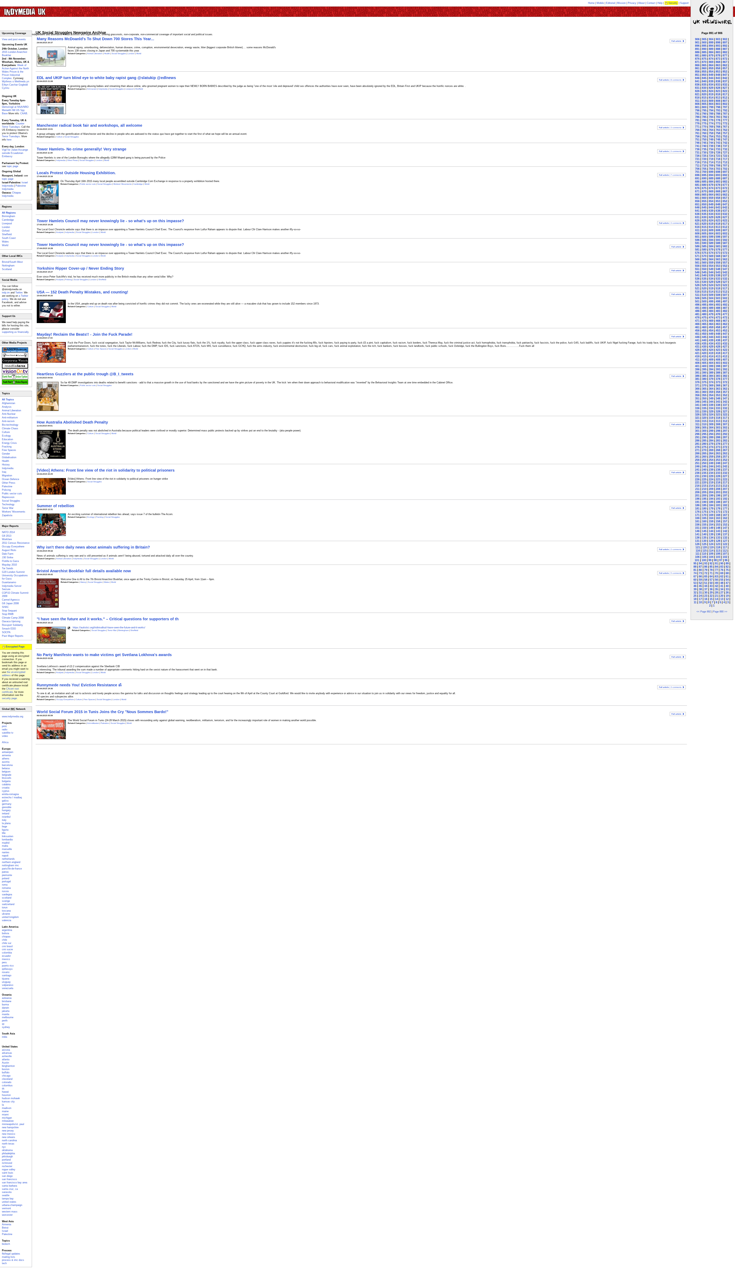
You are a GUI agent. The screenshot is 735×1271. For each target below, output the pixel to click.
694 (711, 175)
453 (718, 330)
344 (711, 401)
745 (704, 142)
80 (700, 569)
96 (726, 560)
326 (697, 414)
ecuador (6, 955)
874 (711, 58)
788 (718, 113)
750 (704, 139)
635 (704, 214)
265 (704, 453)
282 (725, 440)
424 (711, 349)
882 (725, 52)
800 (704, 107)
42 (716, 586)
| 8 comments (670, 80)
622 (725, 220)
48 (721, 582)
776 (697, 123)
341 (697, 405)
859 (711, 68)
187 (725, 502)
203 (718, 492)
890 (704, 49)
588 (718, 243)
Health (107, 53)
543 (718, 272)
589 (711, 243)
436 (697, 343)
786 (697, 116)
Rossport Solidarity (12, 625)
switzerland (8, 904)
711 (697, 165)
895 (704, 45)
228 (718, 476)
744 (711, 142)
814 (711, 97)
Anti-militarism (93, 723)
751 (697, 139)
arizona (6, 1049)
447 (725, 333)
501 (697, 301)
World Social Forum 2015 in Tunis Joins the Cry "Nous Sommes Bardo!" (102, 712)
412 (725, 356)
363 (718, 388)
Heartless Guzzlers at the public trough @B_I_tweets (85, 374)
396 (697, 369)
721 (697, 159)
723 (718, 155)
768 (718, 126)
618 (718, 223)
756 (697, 136)
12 (727, 599)
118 (718, 547)
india (4, 1036)
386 (697, 375)
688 (718, 178)
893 (718, 45)
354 (711, 395)
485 (704, 311)
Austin (5, 1062)
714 (711, 162)
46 (695, 586)
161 (697, 521)
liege (4, 826)
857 (725, 68)
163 (718, 518)
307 (725, 424)
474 (711, 317)
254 (711, 459)
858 (718, 68)
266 (697, 453)
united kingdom (10, 917)
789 (711, 113)
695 (704, 175)
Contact (651, 3)
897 (725, 42)
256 (697, 459)
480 (704, 314)
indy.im (6, 292)
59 (700, 579)
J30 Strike (7, 557)
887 (725, 49)
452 (725, 330)
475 (704, 317)
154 (711, 524)
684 (711, 181)
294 (711, 434)
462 (725, 324)
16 (705, 599)
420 (704, 353)
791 (697, 113)
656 (697, 201)
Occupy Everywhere (65, 699)
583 (718, 246)
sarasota (6, 1192)
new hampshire (10, 1127)
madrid (5, 842)
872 (725, 58)
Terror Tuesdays (11, 136)
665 (704, 194)
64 (711, 576)
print (4, 726)
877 (725, 55)
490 (704, 307)
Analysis (59, 232)
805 (704, 103)
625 (704, 220)
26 (727, 592)
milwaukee (8, 1120)
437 (725, 340)
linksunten (7, 836)
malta (5, 845)
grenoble (6, 807)
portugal (6, 881)
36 (711, 589)
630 (704, 217)
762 (725, 129)
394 (711, 369)
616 (697, 227)
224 (711, 479)
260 (704, 456)
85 (711, 566)
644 (711, 207)
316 (697, 421)
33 (727, 589)
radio (4, 729)
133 (718, 537)
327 (725, 411)
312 (725, 421)
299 (711, 430)
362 (725, 388)
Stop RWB (8, 614)
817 (725, 94)
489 (711, 307)
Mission (621, 3)
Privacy (632, 3)
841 (697, 81)
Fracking (100, 517)
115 (704, 550)
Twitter (18, 292)
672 (725, 188)
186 (697, 505)
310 (704, 424)
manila (5, 1014)
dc (3, 1088)
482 (725, 311)
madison (6, 1108)
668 (718, 191)
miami (5, 1114)
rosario (5, 972)
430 (704, 346)
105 (704, 556)
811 (697, 100)
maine (5, 1111)
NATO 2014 (8, 532)
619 (711, 223)
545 (704, 272)
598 (718, 236)
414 (711, 356)
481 (697, 314)
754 (711, 136)
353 (718, 395)
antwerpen (7, 752)
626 (697, 220)
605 (704, 233)
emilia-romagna (10, 794)
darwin (5, 1007)
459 (711, 327)
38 (700, 589)
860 (704, 68)
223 (718, 479)
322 (725, 414)
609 (711, 230)
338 (718, 405)
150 (704, 527)
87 (700, 566)
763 (718, 129)
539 (711, 275)
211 (697, 489)
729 (711, 152)
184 (711, 505)
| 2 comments (670, 549)
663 (718, 194)
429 (711, 346)
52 (700, 582)
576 (697, 252)
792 (725, 110)
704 (711, 168)
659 (711, 197)
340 (704, 405)
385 (704, 375)
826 (697, 91)
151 (697, 527)
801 (697, 107)
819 (711, 94)
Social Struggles (119, 53)
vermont (6, 1208)
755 (704, 136)
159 (711, 521)
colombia (7, 952)
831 (697, 87)
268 (718, 450)
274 (711, 447)
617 (725, 223)
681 (697, 184)
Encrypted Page (15, 646)
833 (718, 84)
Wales (106, 582)
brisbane (6, 1001)
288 (718, 437)
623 (718, 220)
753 (718, 136)
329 (711, 411)
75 (727, 569)
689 (711, 178)
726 (697, 155)
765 (704, 129)
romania (6, 888)
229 (711, 476)
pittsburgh (7, 1156)
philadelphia (8, 1153)
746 (697, 142)
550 (704, 269)
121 (697, 547)
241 (697, 469)
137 (725, 534)
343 (718, 401)
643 (718, 207)
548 (718, 269)
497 (725, 301)
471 (697, 320)
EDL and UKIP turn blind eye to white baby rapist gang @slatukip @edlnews (106, 78)
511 (697, 294)
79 (705, 569)
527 (725, 281)
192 (725, 498)
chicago (6, 1075)
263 (718, 453)
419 (711, 353)
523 (718, 285)
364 (711, 388)
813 (718, 97)
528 (718, 281)
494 (711, 304)
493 (718, 304)
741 (697, 146)
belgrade (6, 774)
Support (684, 3)
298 (718, 430)
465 (704, 324)
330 (704, 411)
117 (725, 547)
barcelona (7, 765)
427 (725, 346)
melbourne (7, 1017)
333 (718, 408)
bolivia (5, 933)
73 (700, 573)
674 (711, 188)
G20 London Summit (13, 572)
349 (711, 398)
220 (704, 482)
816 (697, 97)
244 (711, 466)
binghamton (8, 1065)
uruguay (6, 981)
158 (718, 521)
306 (697, 427)
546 (697, 272)
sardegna (7, 894)
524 (711, 285)
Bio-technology (10, 424)
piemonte (7, 875)
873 (718, 58)
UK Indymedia (36, 10)
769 (711, 126)
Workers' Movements (122, 184)
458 (718, 327)
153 (718, 524)
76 (721, 569)
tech (4, 1263)
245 (704, 466)
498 (718, 301)
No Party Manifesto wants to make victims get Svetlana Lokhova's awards (104, 655)
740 (704, 146)
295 (704, 434)
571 (697, 256)
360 (704, 391)
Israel (5, 1230)
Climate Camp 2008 (13, 617)
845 (704, 78)
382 (725, 375)
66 (700, 576)
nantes (5, 852)
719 (711, 159)
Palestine (105, 723)
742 (725, 142)
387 (725, 372)
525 (704, 285)
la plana (6, 823)
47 (727, 582)
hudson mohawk (11, 1098)
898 (718, 42)
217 (725, 482)
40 (727, 586)
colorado (6, 1082)
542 (725, 272)
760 (704, 133)
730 (704, 152)
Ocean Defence (10, 479)
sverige (6, 901)
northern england (11, 862)
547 (725, 269)
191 (697, 502)
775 (704, 123)
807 (725, 100)
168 (718, 515)
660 (704, 197)
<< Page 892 (704, 611)
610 (704, 230)
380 (704, 378)
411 (697, 359)
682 (725, 181)
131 (697, 540)
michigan (7, 1117)
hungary (6, 810)
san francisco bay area (14, 1182)
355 (704, 395)
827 (725, 87)
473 (718, 317)
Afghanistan (8, 403)
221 (697, 482)
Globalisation (9, 457)
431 (697, 346)
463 (718, 324)
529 (711, 281)
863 (718, 65)
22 (711, 595)
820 (704, 94)
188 (718, 502)
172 (725, 511)
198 (718, 495)
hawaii (5, 1091)
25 (695, 595)
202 (725, 492)
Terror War (112, 630)
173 (718, 511)
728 (718, 152)
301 (697, 430)
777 (725, 120)
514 (711, 291)
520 (704, 288)
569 (711, 256)
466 (697, 324)
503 (718, 298)
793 (718, 110)
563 (718, 259)
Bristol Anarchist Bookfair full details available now (84, 571)
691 (697, 178)
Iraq (4, 471)
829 (711, 87)
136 (697, 537)
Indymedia (103, 89)
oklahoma (7, 1150)
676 (697, 188)
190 (704, 502)
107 (724, 553)
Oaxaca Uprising (11, 621)
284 (711, 440)
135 (704, 537)
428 (718, 346)
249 (711, 463)
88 (695, 566)
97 (720, 560)
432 (725, 343)
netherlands (8, 858)
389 (711, 372)
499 (711, 301)
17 (700, 599)
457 (725, 327)
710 (704, 165)
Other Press (72, 160)
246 (697, 466)
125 (704, 544)
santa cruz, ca (10, 1189)
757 (725, 133)
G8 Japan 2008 (10, 603)
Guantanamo (9, 582)
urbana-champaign (12, 1205)
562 (725, 259)
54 (727, 579)
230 (704, 476)
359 (711, 391)
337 (725, 405)
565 (704, 259)
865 (704, 65)
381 (697, 378)
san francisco (9, 1179)
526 (697, 285)
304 (711, 427)
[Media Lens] (15, 367)
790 (704, 113)
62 (721, 576)
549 (711, 269)
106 (697, 556)
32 (695, 592)
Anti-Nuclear (9, 413)
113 (718, 550)
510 (704, 294)
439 (711, 340)
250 (704, 463)
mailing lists (8, 1256)
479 (711, 314)
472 (725, 317)
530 (704, 281)
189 (711, 502)
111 (697, 553)
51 (705, 582)
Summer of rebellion (55, 506)
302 (725, 427)
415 (704, 356)
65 (705, 576)
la (3, 1104)
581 (697, 249)
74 (695, 573)
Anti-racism (92, 89)
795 (704, 110)
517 (725, 288)
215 (704, 485)
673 (718, 188)
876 (697, 58)
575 (704, 252)
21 (716, 595)
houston (6, 1095)
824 (711, 91)
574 (711, 252)
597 (725, 236)
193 (718, 498)
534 (711, 278)
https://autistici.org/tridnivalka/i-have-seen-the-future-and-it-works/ (109, 627)
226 (697, 479)
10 (700, 602)
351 (697, 398)
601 (697, 236)
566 (697, 259)
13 (721, 599)
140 (704, 534)
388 (718, 372)
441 (697, 340)
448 (718, 333)
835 (704, 84)
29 (711, 592)
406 (697, 362)
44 (705, 586)
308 (718, 424)
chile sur (6, 943)
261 (697, 456)
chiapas (6, 936)
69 (721, 573)
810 (704, 100)
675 (704, 188)
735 (704, 149)
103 (718, 556)
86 (705, 566)
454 (711, 330)
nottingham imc (10, 865)
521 (697, 288)
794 (711, 110)
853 (718, 71)
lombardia (7, 839)
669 (711, 191)
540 (704, 275)
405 (704, 362)
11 (695, 602)
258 (718, 456)
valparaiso (7, 985)
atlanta (5, 1059)
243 (718, 466)
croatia (5, 787)
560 (704, 262)
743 (718, 142)
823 (718, 91)
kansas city (8, 1101)
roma (4, 884)
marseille (7, 849)
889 (711, 49)
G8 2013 (6, 535)
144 (711, 531)
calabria (6, 784)
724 (711, 155)
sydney (6, 1027)
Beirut (5, 1227)
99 (709, 560)
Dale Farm (7, 553)
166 (697, 518)
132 (725, 537)
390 (704, 372)
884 (711, 52)
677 (725, 184)
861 (697, 68)
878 (718, 55)
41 (721, 586)
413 (718, 356)
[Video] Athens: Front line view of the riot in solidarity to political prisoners (106, 470)
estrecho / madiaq (12, 797)
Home (591, 3)
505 (704, 298)
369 (711, 385)
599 (711, 236)
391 (697, 372)
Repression (8, 497)
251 (697, 463)
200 (704, 495)
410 (704, 359)
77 (716, 569)
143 (718, 531)
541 (697, 275)
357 (725, 391)
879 (711, 55)
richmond (7, 1163)
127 (725, 540)
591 (697, 243)
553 (718, 265)
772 (725, 123)
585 (704, 246)
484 (711, 311)
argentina (7, 930)
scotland (6, 897)
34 (721, 589)
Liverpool (129, 89)
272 (725, 447)
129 (711, 540)
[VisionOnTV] (15, 372)
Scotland (7, 269)
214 (711, 485)
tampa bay (8, 1198)
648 (718, 204)
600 (704, 236)
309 (711, 424)
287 (725, 437)
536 (697, 278)
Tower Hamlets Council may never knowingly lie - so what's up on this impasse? (110, 221)
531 (697, 281)
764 (711, 129)
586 (697, 246)
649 (711, 204)
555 (704, 265)
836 (697, 84)
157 (725, 521)
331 (697, 411)
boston (5, 1069)
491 (697, 307)
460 (704, 327)
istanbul (6, 816)
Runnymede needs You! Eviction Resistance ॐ (79, 685)
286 (697, 440)
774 (711, 123)
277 (725, 443)
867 (725, 62)
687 (725, 178)
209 (711, 489)
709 (711, 165)
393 (718, 369)
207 (725, 489)
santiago (6, 975)
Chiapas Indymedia (11, 194)
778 (718, 120)
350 (704, 398)
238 (718, 469)
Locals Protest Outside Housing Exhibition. (76, 173)
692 (725, 175)
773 (718, 123)
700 (704, 171)
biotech (6, 1243)
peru (4, 962)
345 (704, 401)
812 (725, 97)
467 (725, 320)
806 (697, 103)
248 (718, 463)
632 (725, 214)
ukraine (6, 913)
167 (725, 515)
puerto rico (8, 965)
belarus (6, 768)
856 (697, 71)
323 (718, 414)
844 (711, 78)
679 (711, 184)
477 (725, 314)
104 (711, 556)
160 (704, 521)
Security (673, 3)
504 (711, 298)
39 (695, 589)
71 (711, 573)
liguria (5, 829)
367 (725, 385)
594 (711, 240)
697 (725, 171)
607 (725, 230)
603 (718, 233)
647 (725, 204)
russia (5, 891)
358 (718, 391)
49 (716, 582)
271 (697, 450)
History (83, 582)
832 (725, 84)
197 (725, 495)
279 (711, 443)
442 (725, 337)
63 (716, 576)
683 (718, 181)
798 (718, 107)
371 (697, 385)
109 (711, 553)
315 (704, 421)
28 (716, 592)
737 (725, 146)
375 (704, 382)
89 (727, 563)
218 (718, 482)
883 (718, 52)
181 (697, 508)
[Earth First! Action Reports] (15, 383)
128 (718, 540)
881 (697, 55)
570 (704, 256)
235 (704, 472)
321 (697, 417)
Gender (6, 453)
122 (725, 544)
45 (700, 586)
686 (697, 181)
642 (725, 207)
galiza (5, 800)
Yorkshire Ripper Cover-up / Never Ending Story (80, 268)
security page (9, 698)
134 (711, 537)
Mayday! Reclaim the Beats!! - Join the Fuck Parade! (84, 334)
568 (718, 256)
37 (705, 589)
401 (697, 366)
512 (725, 291)
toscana (6, 910)
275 (704, 447)
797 (725, 107)
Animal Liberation (94, 53)
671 (697, 191)
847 (725, 74)
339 (711, 405)
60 (695, 579)
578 (718, 249)
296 (697, 434)
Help (659, 3)
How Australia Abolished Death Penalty (72, 422)
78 (711, 569)
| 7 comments (670, 175)
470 (704, 320)
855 (704, 71)
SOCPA (6, 632)
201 (697, 495)
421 (697, 353)
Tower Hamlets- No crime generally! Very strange (81, 149)
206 (697, 492)
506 (697, 298)
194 (711, 498)
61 (727, 576)
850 (704, 74)
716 (697, 162)
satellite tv (7, 732)
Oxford (5, 230)
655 (704, 201)
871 (697, 62)
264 (711, 453)
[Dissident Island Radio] (15, 356)
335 (704, 408)
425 (704, 349)
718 (718, 159)
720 (704, 159)
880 (704, 55)
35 (716, 589)
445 (704, 337)
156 (697, 524)
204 (711, 492)
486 (697, 311)
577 (725, 249)
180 (704, 508)
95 (695, 563)
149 (711, 527)
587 (725, 243)
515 (704, 291)
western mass (9, 1211)
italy (4, 820)
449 (711, 333)
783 (718, 116)
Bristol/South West (12, 261)
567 (725, 256)
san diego (7, 1176)
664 (711, 194)
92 (711, 563)
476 (697, 317)
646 (697, 207)
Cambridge (138, 184)
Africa (5, 742)
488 (718, 307)
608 (718, 230)
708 (718, 165)
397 (725, 366)
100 (704, 560)
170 (704, 515)
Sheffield (139, 89)
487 (725, 307)
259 (711, 456)
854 (711, 71)
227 (725, 476)
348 (718, 398)
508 (718, 294)
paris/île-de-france (12, 868)
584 (711, 246)
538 (718, 275)
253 (718, 459)
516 (697, 291)
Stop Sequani (9, 610)
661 (697, 197)
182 (725, 505)
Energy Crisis (9, 443)
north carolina (9, 1140)
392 (725, 369)
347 (725, 398)
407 (725, 359)
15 (711, 599)
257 (725, 456)
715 (704, 162)
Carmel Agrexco (11, 599)
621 (697, 223)
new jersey (8, 1130)
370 (704, 385)
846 (697, 78)
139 (711, 534)
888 (718, 49)
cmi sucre (7, 949)
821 (697, 94)
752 (725, 136)
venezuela (7, 988)
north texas (8, 1143)
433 (718, 343)
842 (725, 78)
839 (711, 81)
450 (704, 333)
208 (718, 489)
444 (711, 337)
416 (697, 356)
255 (704, 459)
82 (727, 566)
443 (718, 337)
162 (725, 518)
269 (711, 450)
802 (725, 103)
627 (725, 217)
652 (725, 201)
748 (718, 139)
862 (725, 65)
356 (697, 395)
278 (718, 443)
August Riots (9, 550)
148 (718, 527)
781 (697, 120)
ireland (5, 813)
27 (721, 592)
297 (725, 430)
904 (711, 39)
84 (716, 566)
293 (718, 434)
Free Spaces (101, 349)
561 (697, 262)
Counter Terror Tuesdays (13, 125)
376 (697, 382)
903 (718, 39)
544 (711, 272)
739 (711, 146)
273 (718, 447)
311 (697, 424)
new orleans (8, 1137)
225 (704, 479)
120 (704, 547)
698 (718, 171)
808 (718, 100)
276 (697, 447)
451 (697, 333)
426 (697, 349)
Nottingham (8, 265)
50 (711, 582)
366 (697, 388)
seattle (5, 1195)
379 (711, 378)
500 (704, 301)
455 (704, 330)
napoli (5, 855)
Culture (59, 137)
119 (711, 547)
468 (718, 320)
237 (725, 469)
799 (711, 107)
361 (697, 391)
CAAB (23, 113)
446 (697, 337)
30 (705, 592)
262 (725, 453)
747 (725, 139)
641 (697, 210)
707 (725, 165)
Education (7, 439)
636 (697, 214)
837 (725, 81)
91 (716, 563)
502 (725, 298)
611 (697, 230)
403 (718, 362)
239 (711, 469)
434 (711, 343)
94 (700, 563)
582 (725, 246)
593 (718, 240)
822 (725, 91)
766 (697, 129)
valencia (6, 920)
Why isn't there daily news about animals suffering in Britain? (93, 547)
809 (711, 100)
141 (697, 534)
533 (718, 278)
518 (718, 288)
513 (718, 291)
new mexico (8, 1133)
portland (6, 1159)
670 (704, 191)
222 (725, 479)
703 (718, 168)
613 (718, 227)
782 (725, 116)
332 (725, 408)
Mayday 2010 (9, 564)
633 (718, 214)
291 (697, 437)
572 (725, 252)
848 (718, 74)
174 (711, 511)
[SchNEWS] (15, 351)
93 (705, 563)
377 (725, 378)
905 (704, 39)
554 (711, 265)
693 (718, 175)
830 (704, 87)
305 (704, 427)
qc (3, 1023)
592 (725, 240)
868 (718, 62)
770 (704, 126)
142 (725, 531)
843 (718, 78)
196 (697, 498)
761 (697, 133)
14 (716, 599)
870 (704, 62)
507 (725, 294)
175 (704, 511)
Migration (7, 475)
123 (718, 544)
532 (725, 278)
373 (718, 382)
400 (704, 366)
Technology (8, 504)
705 (704, 168)
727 (725, 152)
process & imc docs (13, 1260)
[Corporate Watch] (15, 362)
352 (725, 395)
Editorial (610, 3)
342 (725, 401)
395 (704, 369)
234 (711, 472)
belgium (6, 771)
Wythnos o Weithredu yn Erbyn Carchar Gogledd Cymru (15, 84)
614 (711, 227)
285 (704, 440)
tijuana (5, 978)
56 (716, 579)
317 (725, 417)
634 (711, 214)
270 (704, 450)
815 (704, 97)
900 (704, 42)
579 (711, 249)
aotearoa (6, 998)
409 (711, 359)
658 (718, 197)
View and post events (14, 39)
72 (705, 573)
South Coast (9, 238)
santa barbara (9, 1185)
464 (711, 324)
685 (704, 181)
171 (697, 515)
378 (718, 378)
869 (711, 62)
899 (711, 42)
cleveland (7, 1079)
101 (697, 560)
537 (725, 275)
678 (718, 184)
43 (711, 586)
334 (711, 408)
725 (704, 155)
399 (711, 366)
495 (704, 304)
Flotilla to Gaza (10, 561)
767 (725, 126)
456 (697, 330)
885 (704, 52)
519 (711, 288)
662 (725, 194)
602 (725, 233)
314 (711, 421)
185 (704, 505)
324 (711, 414)
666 (697, 194)
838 (718, 81)
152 (725, 524)
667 (725, 191)
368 (718, 385)
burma (5, 1004)
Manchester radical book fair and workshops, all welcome (89, 125)
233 (718, 472)
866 (697, 65)
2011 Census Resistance (15, 542)
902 (725, 39)
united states (9, 1201)
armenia (6, 755)
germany (6, 803)
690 (704, 178)
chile (4, 939)
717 (725, 159)
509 (711, 294)
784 (711, 116)
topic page (12, 166)
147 (725, 527)
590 (704, 243)
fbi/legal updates (11, 1253)
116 (698, 550)
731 (697, 152)
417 (725, 353)
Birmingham (123, 630)
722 (725, 155)
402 (725, 362)
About (641, 3)
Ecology (90, 517)
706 (697, 168)
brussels (6, 777)
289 (711, 437)
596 (697, 240)
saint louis (7, 1172)
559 (711, 262)
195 (704, 498)
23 (705, 595)
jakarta (5, 1011)
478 (718, 314)
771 (697, 126)
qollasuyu (7, 968)
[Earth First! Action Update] (15, 378)
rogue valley (8, 1169)
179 (711, 508)
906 (697, 39)
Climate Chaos (10, 428)
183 (718, 505)
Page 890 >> (720, 611)
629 (711, 217)
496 (697, 304)
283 (718, 440)
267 (725, 450)
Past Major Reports (12, 635)
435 (704, 343)
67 (695, 576)
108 (717, 553)
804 (711, 103)
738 (718, 146)
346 (697, 401)
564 (711, 259)
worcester (7, 1214)
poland (5, 878)
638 (718, 210)
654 (711, 201)
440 (704, 340)
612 (725, 227)
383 (718, 375)
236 (697, 472)
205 (704, 492)
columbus (7, 1085)
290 (704, 437)
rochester (7, 1166)
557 (725, 262)
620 (704, 223)
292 (725, 434)
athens (5, 758)
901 (697, 42)
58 (705, 579)
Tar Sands (7, 568)
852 (725, 71)
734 (711, 149)
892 (725, 45)
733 (718, 149)
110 (704, 553)
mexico (6, 959)
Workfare (7, 539)
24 (700, 595)
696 (697, 175)
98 (715, 560)
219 (711, 482)
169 (711, 515)
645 (704, 207)
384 (711, 375)
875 (704, 58)
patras (5, 871)
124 (711, 544)
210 (704, 489)
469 (711, 320)
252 (725, 459)
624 (711, 220)
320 (704, 417)
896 (697, 45)
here (9, 139)
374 (711, 382)
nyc (4, 1146)
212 (725, 485)
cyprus (5, 790)
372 (725, 382)
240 (704, 469)
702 (725, 168)
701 (697, 171)
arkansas (7, 1052)
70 (716, 573)
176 (697, 511)
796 (697, 110)
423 (718, 349)
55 (721, 579)
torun (4, 907)
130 (704, 540)
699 (711, 171)
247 (725, 463)
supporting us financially (15, 332)
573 (718, 252)
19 (727, 595)
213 (718, 485)
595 (704, 240)
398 (718, 366)
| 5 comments (670, 573)
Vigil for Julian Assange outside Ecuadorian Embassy (15, 153)
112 (724, 550)
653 (718, 201)
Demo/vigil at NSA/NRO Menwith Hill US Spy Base (15, 110)
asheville (7, 1056)
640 (704, 210)
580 (704, 249)
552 (725, 265)
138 (718, 534)
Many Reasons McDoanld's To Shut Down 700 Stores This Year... (95, 39)
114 (711, 550)
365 (704, 388)
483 (718, 311)
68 (727, 573)
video (5, 736)
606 (697, 233)
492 (725, 304)
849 (711, 74)
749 (711, 139)
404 (711, 362)
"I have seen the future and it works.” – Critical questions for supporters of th (108, 619)
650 (704, 204)
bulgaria (6, 781)
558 (718, 262)
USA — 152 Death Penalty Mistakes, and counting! (82, 292)
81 (695, 569)
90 (721, 563)
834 (711, 84)
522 (725, 285)
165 (704, 518)
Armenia (6, 1224)
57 (711, 579)
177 (725, 508)
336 (697, 408)
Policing (68, 279)
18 (695, 599)
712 (725, 162)
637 (725, 210)
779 (711, 120)
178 (718, 508)
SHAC (5, 607)
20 (721, 595)
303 (718, 427)
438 (718, 340)
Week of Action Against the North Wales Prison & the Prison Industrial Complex (15, 72)
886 (697, 52)
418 (718, 353)
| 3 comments (670, 128)
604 (711, 233)
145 (704, 531)
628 (718, 217)
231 (697, 476)
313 (718, 421)
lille (4, 833)
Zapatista (7, 515)
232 (725, 472)
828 (718, 87)
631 (697, 217)
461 (697, 327)
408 (718, 359)
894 (711, 45)
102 (725, 556)
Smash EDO (9, 628)
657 (725, 197)
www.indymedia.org (12, 716)
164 (711, 518)
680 (704, 184)
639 (711, 210)
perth (4, 1020)
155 (704, 524)
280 (704, 443)
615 (704, 227)
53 (695, 582)
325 (704, 414)
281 (697, 443)
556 (697, 265)
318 (718, 417)
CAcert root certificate (10, 690)
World (138, 53)
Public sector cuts (88, 184)
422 (725, 349)
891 (697, 49)
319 (711, 417)
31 (700, 592)
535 (704, 278)
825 (704, 91)
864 (711, 65)
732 (725, 149)
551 (697, 269)
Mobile (600, 3)
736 (697, 149)
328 (718, 411)
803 (718, 103)
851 (697, 74)
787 (725, 113)
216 (697, 485)
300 (704, 430)
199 (711, 495)
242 (725, 466)
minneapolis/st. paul (13, 1124)
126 (697, 544)
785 (704, 116)
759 (711, 133)
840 (704, 81)
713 (718, 162)
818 (718, 94)
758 (718, 133)
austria (5, 761)
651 (697, 204)
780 (704, 120)
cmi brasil (7, 946)
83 (721, 566)
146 (697, 531)
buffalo (5, 1072)
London (131, 53)
